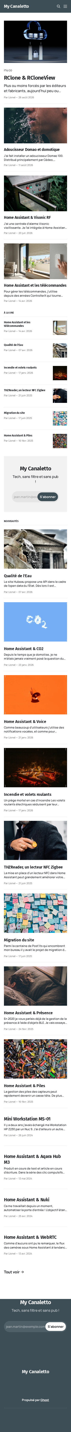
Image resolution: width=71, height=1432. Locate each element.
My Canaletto (16, 6)
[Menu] (65, 6)
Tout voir (12, 1272)
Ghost (44, 1400)
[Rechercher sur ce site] (58, 6)
